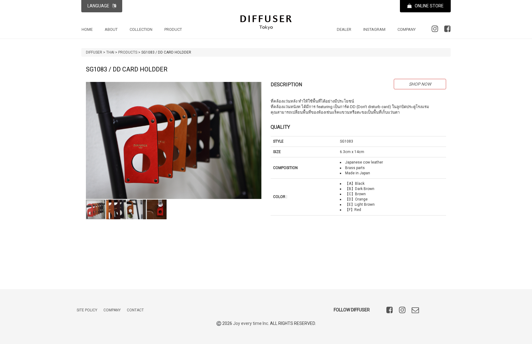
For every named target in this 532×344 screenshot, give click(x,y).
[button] (256, 87)
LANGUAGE (98, 5)
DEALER (344, 29)
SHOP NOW (420, 84)
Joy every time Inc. (251, 323)
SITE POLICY (87, 310)
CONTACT (135, 310)
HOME (87, 29)
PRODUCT (173, 29)
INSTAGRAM (374, 29)
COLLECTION (141, 29)
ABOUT (111, 29)
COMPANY (406, 29)
